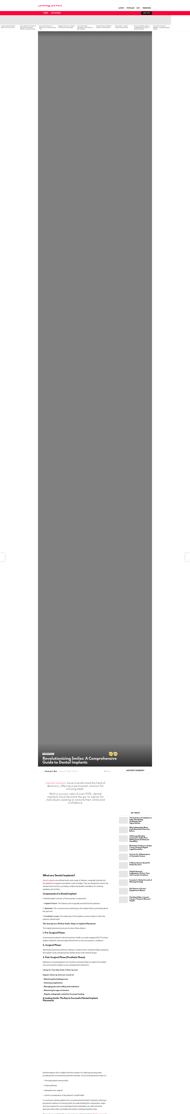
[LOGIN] (137, 13)
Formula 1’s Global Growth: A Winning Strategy (140, 881)
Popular (130, 8)
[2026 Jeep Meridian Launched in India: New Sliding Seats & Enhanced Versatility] (123, 838)
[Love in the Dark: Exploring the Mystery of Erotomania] (85, 20)
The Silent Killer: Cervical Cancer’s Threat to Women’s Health (140, 899)
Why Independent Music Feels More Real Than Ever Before (139, 829)
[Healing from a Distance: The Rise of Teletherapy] (104, 20)
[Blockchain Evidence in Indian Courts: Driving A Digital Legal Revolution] (123, 848)
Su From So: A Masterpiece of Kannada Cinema (139, 855)
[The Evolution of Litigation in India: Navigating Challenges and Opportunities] (123, 820)
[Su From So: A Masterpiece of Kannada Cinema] (123, 857)
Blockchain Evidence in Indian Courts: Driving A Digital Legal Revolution (140, 847)
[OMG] (115, 754)
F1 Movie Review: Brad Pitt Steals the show (139, 864)
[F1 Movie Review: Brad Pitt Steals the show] (123, 865)
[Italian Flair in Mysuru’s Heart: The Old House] (9, 20)
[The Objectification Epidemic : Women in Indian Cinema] (161, 20)
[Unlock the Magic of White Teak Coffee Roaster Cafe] (47, 20)
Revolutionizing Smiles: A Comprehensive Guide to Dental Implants (142, 28)
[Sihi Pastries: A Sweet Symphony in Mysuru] (123, 20)
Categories (56, 13)
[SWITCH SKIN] (134, 13)
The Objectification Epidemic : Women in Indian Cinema (161, 28)
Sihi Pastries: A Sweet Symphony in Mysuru (137, 889)
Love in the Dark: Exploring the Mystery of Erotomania (85, 28)
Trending (146, 8)
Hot (138, 8)
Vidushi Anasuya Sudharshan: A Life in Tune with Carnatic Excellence (139, 873)
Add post (146, 13)
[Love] (111, 754)
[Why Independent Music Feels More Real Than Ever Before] (123, 830)
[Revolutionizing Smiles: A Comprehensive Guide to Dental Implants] (142, 20)
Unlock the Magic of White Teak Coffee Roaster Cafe (47, 28)
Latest (121, 8)
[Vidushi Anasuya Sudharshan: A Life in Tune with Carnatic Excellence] (123, 874)
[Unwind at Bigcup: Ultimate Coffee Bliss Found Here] (66, 20)
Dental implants (56, 783)
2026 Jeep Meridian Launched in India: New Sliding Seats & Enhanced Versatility (139, 838)
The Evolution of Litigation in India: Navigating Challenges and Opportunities (140, 820)
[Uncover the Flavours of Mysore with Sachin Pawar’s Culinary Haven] (28, 20)
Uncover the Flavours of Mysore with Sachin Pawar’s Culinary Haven (28, 28)
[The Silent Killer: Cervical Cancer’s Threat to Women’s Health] (123, 899)
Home (45, 13)
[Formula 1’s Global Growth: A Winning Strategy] (123, 882)
